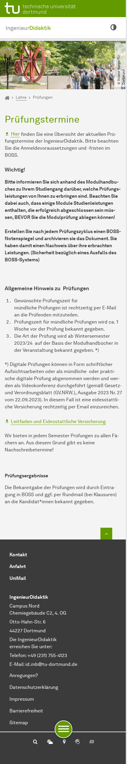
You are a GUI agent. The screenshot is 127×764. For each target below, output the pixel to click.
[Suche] (35, 742)
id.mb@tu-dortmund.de (51, 664)
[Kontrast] (113, 28)
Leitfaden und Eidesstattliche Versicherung (58, 421)
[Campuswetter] (50, 742)
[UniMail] (91, 742)
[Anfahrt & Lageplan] (64, 742)
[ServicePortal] (77, 742)
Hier (15, 134)
